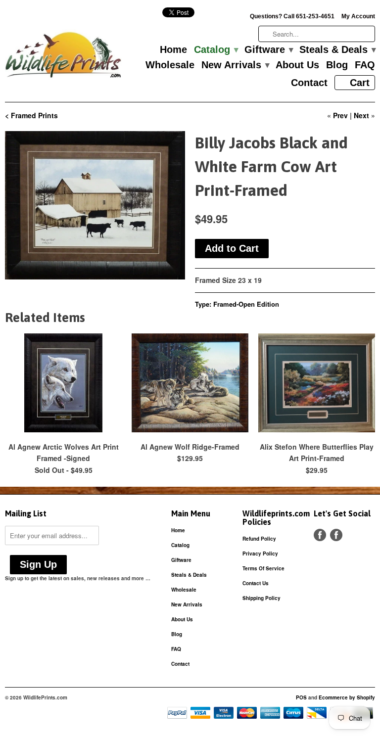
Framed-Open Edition (246, 304)
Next (361, 115)
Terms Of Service (263, 568)
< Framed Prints (31, 115)
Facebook (320, 535)
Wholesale (169, 65)
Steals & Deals (337, 50)
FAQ (365, 65)
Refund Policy (259, 538)
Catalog (216, 50)
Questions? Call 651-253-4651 (292, 16)
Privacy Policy (260, 553)
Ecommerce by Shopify (347, 697)
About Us (297, 65)
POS (301, 697)
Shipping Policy (261, 598)
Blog (337, 65)
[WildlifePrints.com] (63, 57)
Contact (309, 83)
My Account (358, 16)
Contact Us (255, 583)
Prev (340, 115)
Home (173, 50)
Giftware (268, 50)
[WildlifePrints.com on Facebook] (336, 535)
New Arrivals (235, 65)
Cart (360, 82)
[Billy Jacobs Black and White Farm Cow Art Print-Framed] (95, 205)
